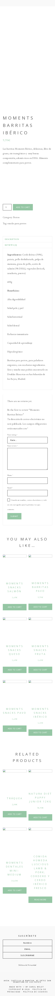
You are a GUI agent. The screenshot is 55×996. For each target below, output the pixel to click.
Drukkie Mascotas (27, 33)
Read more (40, 899)
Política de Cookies (35, 992)
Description (12, 239)
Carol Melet (36, 987)
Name (10, 475)
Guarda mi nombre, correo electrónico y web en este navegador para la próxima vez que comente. (27, 505)
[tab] (27, 239)
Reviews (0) (11, 245)
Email (10, 487)
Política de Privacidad (27, 965)
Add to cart (23, 207)
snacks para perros (16, 223)
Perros (16, 217)
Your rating (12, 434)
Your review (12, 445)
